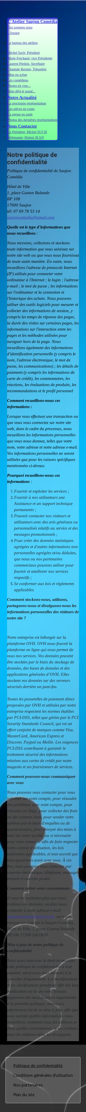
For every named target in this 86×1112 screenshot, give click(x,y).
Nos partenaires (28, 1085)
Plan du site (24, 1094)
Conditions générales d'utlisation (43, 1075)
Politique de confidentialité (38, 1065)
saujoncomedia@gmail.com (30, 217)
